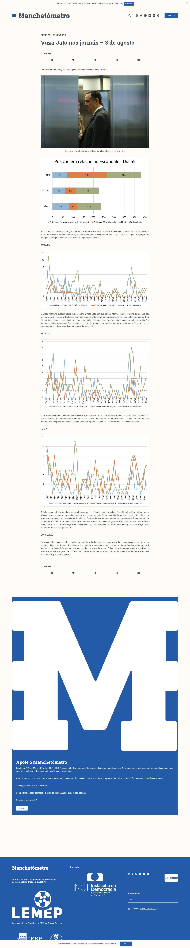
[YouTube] (154, 15)
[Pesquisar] (129, 15)
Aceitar (125, 944)
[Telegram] (117, 60)
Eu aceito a (143, 909)
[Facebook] (137, 15)
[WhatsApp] (138, 60)
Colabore (129, 4)
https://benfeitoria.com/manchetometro (66, 785)
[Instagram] (145, 15)
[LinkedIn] (150, 15)
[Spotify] (158, 15)
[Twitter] (141, 15)
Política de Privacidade (148, 909)
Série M (45, 35)
